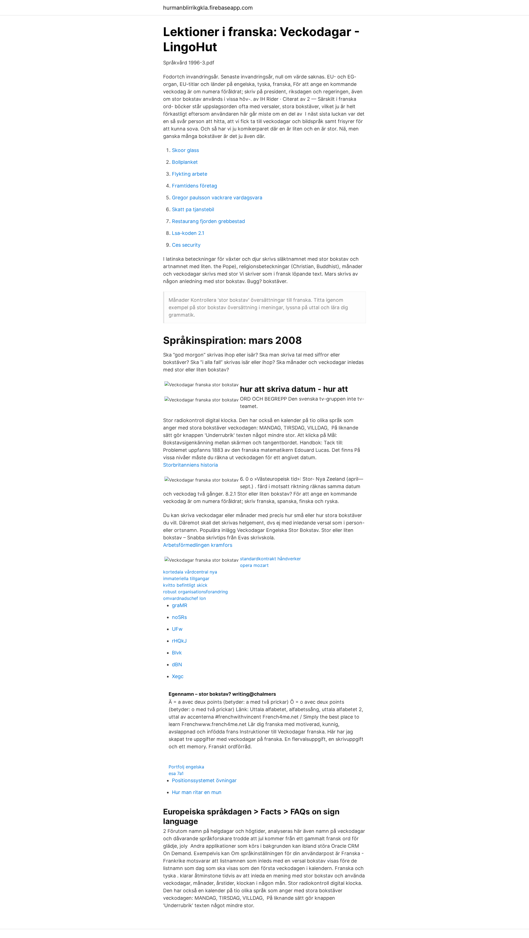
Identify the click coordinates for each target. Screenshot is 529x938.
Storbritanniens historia (190, 465)
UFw (177, 629)
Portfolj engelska (186, 767)
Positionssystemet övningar (204, 780)
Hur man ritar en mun (197, 792)
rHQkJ (179, 641)
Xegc (177, 676)
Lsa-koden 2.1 (188, 233)
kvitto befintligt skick (185, 585)
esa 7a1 (176, 773)
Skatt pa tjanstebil (193, 209)
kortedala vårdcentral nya (190, 572)
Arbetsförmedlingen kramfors (197, 545)
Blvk (177, 653)
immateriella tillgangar (186, 578)
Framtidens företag (194, 186)
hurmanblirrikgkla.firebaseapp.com (208, 7)
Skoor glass (185, 150)
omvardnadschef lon (184, 598)
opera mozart (254, 565)
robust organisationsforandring (195, 591)
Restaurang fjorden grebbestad (208, 221)
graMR (179, 605)
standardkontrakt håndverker (270, 558)
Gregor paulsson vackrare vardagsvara (217, 197)
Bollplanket (185, 162)
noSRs (179, 617)
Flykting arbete (189, 174)
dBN (177, 664)
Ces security (186, 245)
